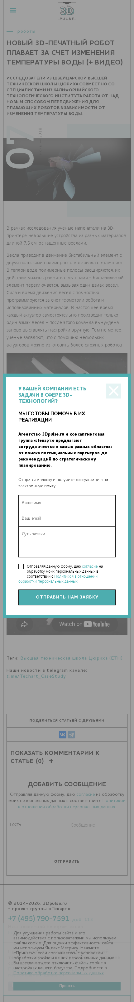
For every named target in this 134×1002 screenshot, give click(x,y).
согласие (90, 566)
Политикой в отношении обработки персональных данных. (58, 579)
